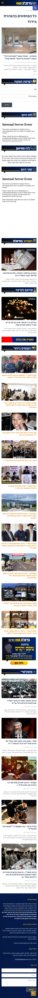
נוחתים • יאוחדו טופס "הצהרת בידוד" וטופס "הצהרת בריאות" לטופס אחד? (19, 57)
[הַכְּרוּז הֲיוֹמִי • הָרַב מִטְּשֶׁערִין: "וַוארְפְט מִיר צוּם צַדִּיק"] (19, 812)
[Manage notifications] (32, 992)
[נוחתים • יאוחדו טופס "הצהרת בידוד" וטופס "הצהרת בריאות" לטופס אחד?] (19, 40)
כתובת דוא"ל (32, 96)
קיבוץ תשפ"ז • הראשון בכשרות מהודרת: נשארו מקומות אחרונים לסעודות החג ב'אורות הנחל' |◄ (19, 875)
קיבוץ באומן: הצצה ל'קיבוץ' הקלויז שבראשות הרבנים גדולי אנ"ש (21, 702)
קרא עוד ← (33, 74)
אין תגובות (17, 62)
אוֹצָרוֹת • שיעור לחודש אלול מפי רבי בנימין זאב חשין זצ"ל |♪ (21, 784)
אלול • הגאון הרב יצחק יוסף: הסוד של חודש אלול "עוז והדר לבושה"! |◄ (21, 742)
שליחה (7, 105)
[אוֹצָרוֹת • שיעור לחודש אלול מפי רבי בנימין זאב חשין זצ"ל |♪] (19, 768)
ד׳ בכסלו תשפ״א (27, 62)
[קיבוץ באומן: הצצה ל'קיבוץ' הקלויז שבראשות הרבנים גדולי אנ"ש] (19, 688)
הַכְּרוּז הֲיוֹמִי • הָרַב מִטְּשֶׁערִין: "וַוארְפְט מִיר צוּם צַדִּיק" (19, 827)
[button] (35, 7)
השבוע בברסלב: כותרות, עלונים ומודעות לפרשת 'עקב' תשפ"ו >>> (19, 274)
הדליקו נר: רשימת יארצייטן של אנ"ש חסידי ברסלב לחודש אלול (21, 323)
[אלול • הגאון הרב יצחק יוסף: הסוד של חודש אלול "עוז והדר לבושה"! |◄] (19, 728)
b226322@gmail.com (22, 959)
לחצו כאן (4, 912)
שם (35, 89)
